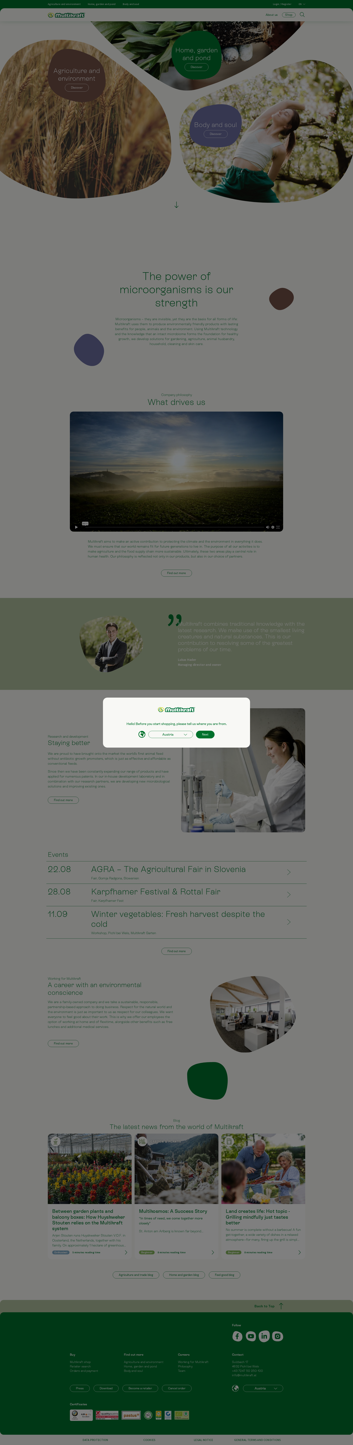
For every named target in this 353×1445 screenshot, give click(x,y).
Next (205, 734)
